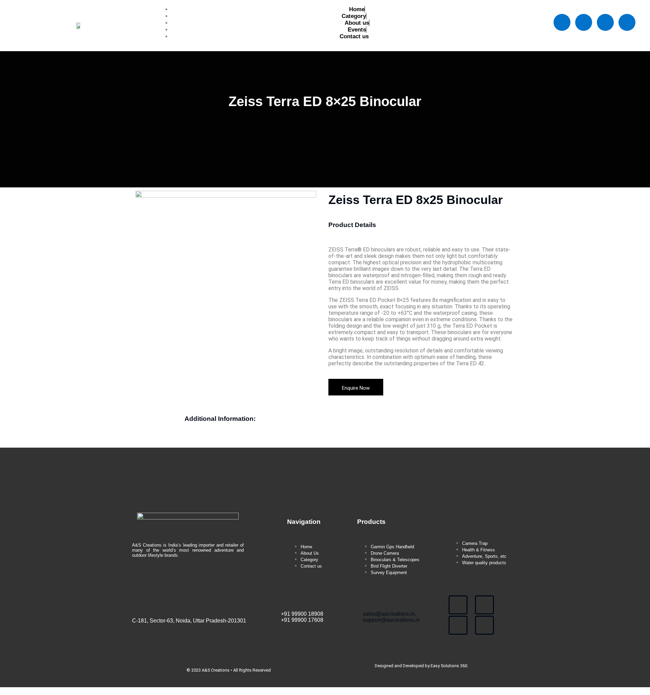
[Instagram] (627, 22)
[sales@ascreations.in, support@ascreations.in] (367, 599)
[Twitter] (583, 22)
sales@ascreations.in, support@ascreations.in (391, 617)
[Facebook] (562, 22)
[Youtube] (605, 22)
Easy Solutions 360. (449, 665)
